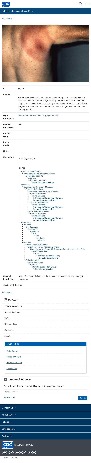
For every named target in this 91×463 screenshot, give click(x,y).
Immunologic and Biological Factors (39, 173)
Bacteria (27, 242)
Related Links (10, 324)
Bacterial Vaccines (38, 180)
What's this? (9, 397)
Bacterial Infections (34, 189)
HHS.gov (5, 458)
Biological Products (34, 176)
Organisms (26, 222)
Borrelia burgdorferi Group (49, 255)
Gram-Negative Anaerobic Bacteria (43, 247)
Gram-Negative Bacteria (36, 244)
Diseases (25, 184)
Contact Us (9, 330)
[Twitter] (8, 452)
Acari (34, 233)
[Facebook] (4, 452)
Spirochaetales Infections (39, 211)
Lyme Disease (38, 195)
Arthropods (33, 229)
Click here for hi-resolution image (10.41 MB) (38, 115)
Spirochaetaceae (39, 251)
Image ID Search (14, 356)
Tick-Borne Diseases (39, 202)
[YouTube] (21, 452)
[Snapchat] (30, 452)
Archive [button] (6, 436)
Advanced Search (14, 362)
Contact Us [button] (8, 407)
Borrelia (38, 253)
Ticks (37, 235)
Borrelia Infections (38, 193)
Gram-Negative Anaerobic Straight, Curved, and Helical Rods (57, 249)
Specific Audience (12, 312)
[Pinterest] (25, 452)
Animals (27, 224)
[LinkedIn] (17, 452)
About (7, 336)
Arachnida (34, 231)
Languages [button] (7, 428)
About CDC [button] (7, 414)
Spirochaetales (32, 260)
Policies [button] (6, 422)
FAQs (6, 318)
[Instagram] (12, 452)
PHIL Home (7, 18)
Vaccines (32, 178)
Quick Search (12, 351)
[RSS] (34, 452)
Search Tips (12, 368)
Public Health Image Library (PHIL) (17, 11)
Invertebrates (32, 227)
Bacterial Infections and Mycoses (38, 187)
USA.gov (14, 458)
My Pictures (13, 300)
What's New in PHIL (13, 306)
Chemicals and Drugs (31, 171)
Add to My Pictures (13, 285)
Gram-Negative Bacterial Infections (43, 191)
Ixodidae (41, 238)
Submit (83, 398)
